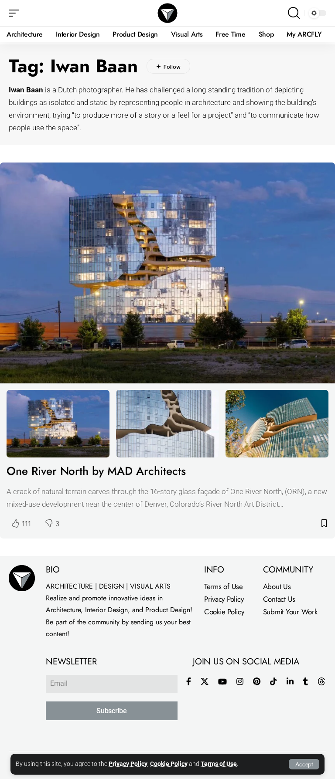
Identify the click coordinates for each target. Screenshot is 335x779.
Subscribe (111, 711)
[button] (304, 764)
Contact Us (279, 599)
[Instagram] (240, 681)
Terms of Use (219, 764)
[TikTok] (273, 681)
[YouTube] (222, 681)
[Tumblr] (305, 681)
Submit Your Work (290, 611)
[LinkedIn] (290, 681)
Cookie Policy (169, 764)
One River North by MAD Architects (96, 471)
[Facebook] (188, 681)
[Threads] (321, 681)
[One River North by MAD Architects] (167, 273)
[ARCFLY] (167, 13)
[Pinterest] (257, 681)
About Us (277, 586)
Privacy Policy (128, 764)
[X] (204, 681)
